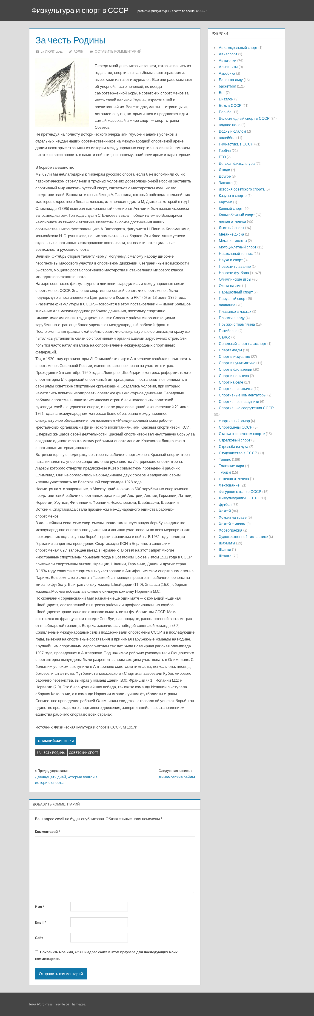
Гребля (225, 150)
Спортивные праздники (239, 401)
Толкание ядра (231, 466)
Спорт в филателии (235, 369)
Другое (225, 176)
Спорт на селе (231, 382)
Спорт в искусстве (234, 356)
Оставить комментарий (118, 51)
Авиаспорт (228, 54)
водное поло (229, 124)
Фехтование (229, 485)
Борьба (225, 112)
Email (40, 922)
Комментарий (47, 831)
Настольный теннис (236, 253)
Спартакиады (230, 350)
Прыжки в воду (232, 318)
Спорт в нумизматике (237, 363)
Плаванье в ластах (235, 311)
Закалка (226, 182)
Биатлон (226, 99)
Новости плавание (235, 266)
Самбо (224, 337)
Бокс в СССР (230, 105)
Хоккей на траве (233, 517)
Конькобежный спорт (237, 215)
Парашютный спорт (236, 292)
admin (78, 51)
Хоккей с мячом (232, 523)
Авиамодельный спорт (238, 47)
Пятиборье (228, 330)
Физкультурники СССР (238, 498)
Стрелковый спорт (234, 440)
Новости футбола (234, 272)
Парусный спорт (233, 298)
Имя (39, 907)
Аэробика (227, 73)
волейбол (227, 137)
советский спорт (83, 752)
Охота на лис (230, 285)
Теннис (225, 459)
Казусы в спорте (233, 195)
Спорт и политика (234, 375)
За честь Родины (51, 752)
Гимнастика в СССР (236, 144)
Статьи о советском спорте (242, 433)
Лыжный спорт (231, 227)
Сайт (39, 938)
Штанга (225, 556)
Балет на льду (231, 79)
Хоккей (225, 511)
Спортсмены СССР (235, 427)
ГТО (222, 157)
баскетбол (227, 86)
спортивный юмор (234, 420)
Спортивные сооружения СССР (246, 408)
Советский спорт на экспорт (242, 343)
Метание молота (233, 240)
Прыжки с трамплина (237, 324)
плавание (227, 305)
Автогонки (227, 60)
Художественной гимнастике (243, 536)
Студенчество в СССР (238, 453)
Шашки (225, 549)
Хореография (230, 530)
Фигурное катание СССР (240, 491)
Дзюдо (224, 170)
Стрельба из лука (233, 446)
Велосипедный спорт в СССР (244, 118)
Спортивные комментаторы (242, 395)
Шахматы (227, 543)
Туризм (225, 472)
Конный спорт (231, 208)
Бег (222, 92)
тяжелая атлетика (234, 478)
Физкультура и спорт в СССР (79, 10)
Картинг (225, 202)
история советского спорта (242, 189)
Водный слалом (232, 131)
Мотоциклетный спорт (237, 247)
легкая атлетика (232, 221)
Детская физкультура (237, 163)
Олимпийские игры (56, 741)
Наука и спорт (231, 260)
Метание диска (231, 234)
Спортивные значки (236, 388)
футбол (225, 504)
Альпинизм (228, 67)
